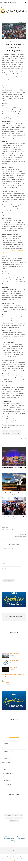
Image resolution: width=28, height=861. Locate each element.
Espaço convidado (7, 751)
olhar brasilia (6, 433)
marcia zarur (9, 817)
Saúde (3, 777)
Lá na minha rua (6, 758)
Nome (3, 563)
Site (3, 574)
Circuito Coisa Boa (8, 529)
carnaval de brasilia (15, 430)
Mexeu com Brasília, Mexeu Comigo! (12, 766)
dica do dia (8, 815)
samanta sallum (14, 820)
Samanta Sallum (6, 773)
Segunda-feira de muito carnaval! (14, 517)
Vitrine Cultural (14, 41)
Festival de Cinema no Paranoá (14, 493)
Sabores (4, 769)
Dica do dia (5, 747)
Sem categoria (6, 780)
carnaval (5, 430)
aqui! (10, 427)
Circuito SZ (5, 743)
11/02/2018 (4, 438)
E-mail (4, 568)
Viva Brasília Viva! (14, 660)
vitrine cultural (16, 433)
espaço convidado (18, 815)
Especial (4, 754)
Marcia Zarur (6, 762)
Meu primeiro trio (20, 536)
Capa (3, 740)
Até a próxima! (13, 667)
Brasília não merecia (14, 653)
